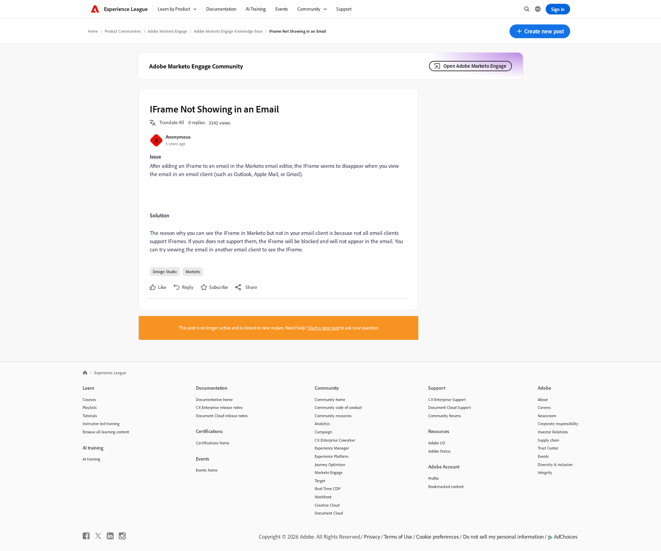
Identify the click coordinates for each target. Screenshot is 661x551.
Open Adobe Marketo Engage (474, 66)
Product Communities (123, 31)
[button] (540, 31)
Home (93, 31)
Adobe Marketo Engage (167, 31)
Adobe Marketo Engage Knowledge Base (228, 31)
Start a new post (323, 328)
